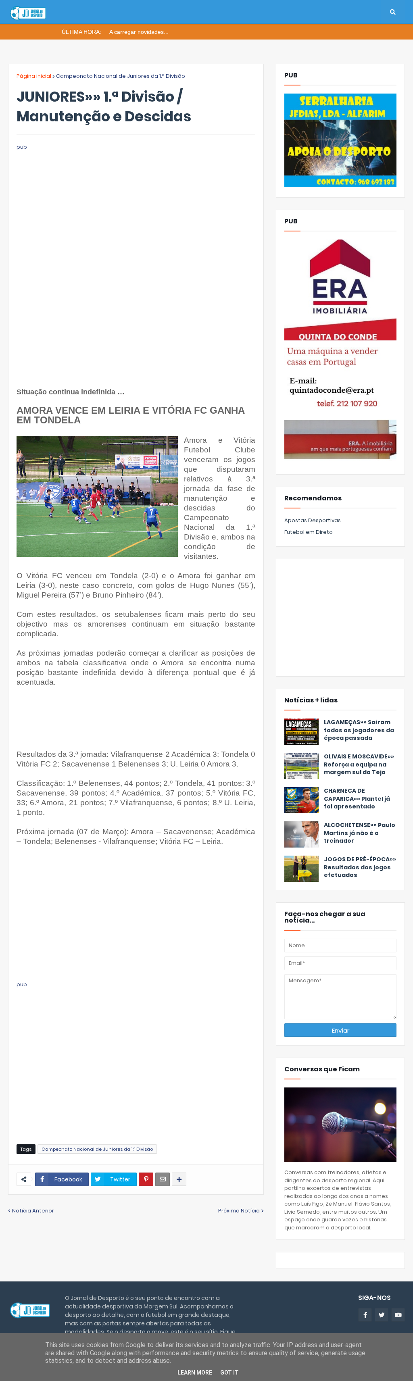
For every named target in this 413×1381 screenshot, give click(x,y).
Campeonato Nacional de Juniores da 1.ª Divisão (120, 76)
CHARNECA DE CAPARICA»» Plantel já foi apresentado (357, 798)
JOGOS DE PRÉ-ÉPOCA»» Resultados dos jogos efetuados (360, 867)
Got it (229, 1372)
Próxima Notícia (239, 1210)
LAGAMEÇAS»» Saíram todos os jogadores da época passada (359, 730)
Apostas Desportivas (312, 520)
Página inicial (34, 76)
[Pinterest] (146, 1179)
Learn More (194, 1372)
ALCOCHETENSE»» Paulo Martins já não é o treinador (359, 833)
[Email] (162, 1179)
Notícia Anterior (33, 1210)
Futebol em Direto (308, 532)
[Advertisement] (136, 208)
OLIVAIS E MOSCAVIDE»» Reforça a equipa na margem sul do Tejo (359, 764)
